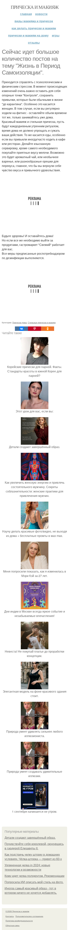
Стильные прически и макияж (42, 322)
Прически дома (19, 322)
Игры (55, 35)
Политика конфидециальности (19, 920)
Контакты (10, 916)
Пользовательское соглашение (29, 916)
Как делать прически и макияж (34, 28)
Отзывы (34, 42)
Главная (26, 14)
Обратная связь (13, 925)
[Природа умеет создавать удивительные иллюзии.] (34, 767)
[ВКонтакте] (21, 328)
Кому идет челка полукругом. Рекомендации (34, 875)
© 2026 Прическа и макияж (17, 911)
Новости (41, 14)
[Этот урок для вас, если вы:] (34, 407)
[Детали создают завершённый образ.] (34, 442)
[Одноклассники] (47, 328)
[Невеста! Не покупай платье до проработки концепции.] (34, 647)
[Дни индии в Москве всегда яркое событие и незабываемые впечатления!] (34, 607)
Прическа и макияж (35, 7)
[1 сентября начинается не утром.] (34, 807)
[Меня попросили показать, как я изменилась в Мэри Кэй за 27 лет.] (34, 567)
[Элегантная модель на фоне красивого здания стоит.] (34, 687)
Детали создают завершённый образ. (30, 837)
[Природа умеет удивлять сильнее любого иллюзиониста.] (34, 727)
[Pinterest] (34, 328)
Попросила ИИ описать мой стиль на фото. (34, 882)
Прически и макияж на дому (28, 35)
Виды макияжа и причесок (34, 21)
